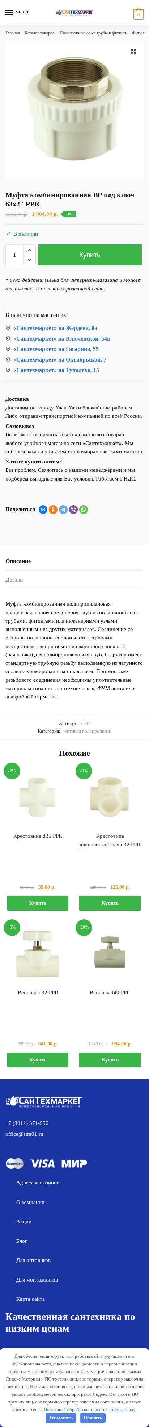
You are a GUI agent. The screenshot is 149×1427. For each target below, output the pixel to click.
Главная (12, 33)
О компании (30, 1202)
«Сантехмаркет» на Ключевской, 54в (61, 338)
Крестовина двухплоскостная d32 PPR (110, 840)
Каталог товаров (40, 33)
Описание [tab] (18, 561)
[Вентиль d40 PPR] (109, 953)
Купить (90, 255)
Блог (21, 1241)
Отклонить (61, 1417)
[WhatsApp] (83, 509)
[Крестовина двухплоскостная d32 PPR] (109, 797)
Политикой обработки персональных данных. (90, 1409)
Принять (93, 1417)
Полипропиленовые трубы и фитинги (93, 33)
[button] (133, 51)
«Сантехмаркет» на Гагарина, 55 (56, 349)
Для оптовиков (33, 1260)
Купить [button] (37, 903)
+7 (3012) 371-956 (26, 1123)
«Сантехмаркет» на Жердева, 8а (55, 328)
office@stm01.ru (24, 1134)
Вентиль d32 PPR (38, 992)
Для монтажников (37, 1280)
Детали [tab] (14, 580)
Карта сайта (30, 1299)
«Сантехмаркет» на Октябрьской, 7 (59, 359)
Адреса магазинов (37, 1182)
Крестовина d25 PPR (37, 836)
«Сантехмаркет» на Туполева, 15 (56, 370)
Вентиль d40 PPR (110, 992)
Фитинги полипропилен (87, 731)
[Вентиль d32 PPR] (37, 953)
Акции (23, 1221)
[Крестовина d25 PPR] (37, 797)
